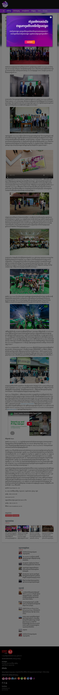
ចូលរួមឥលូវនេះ (30, 42)
